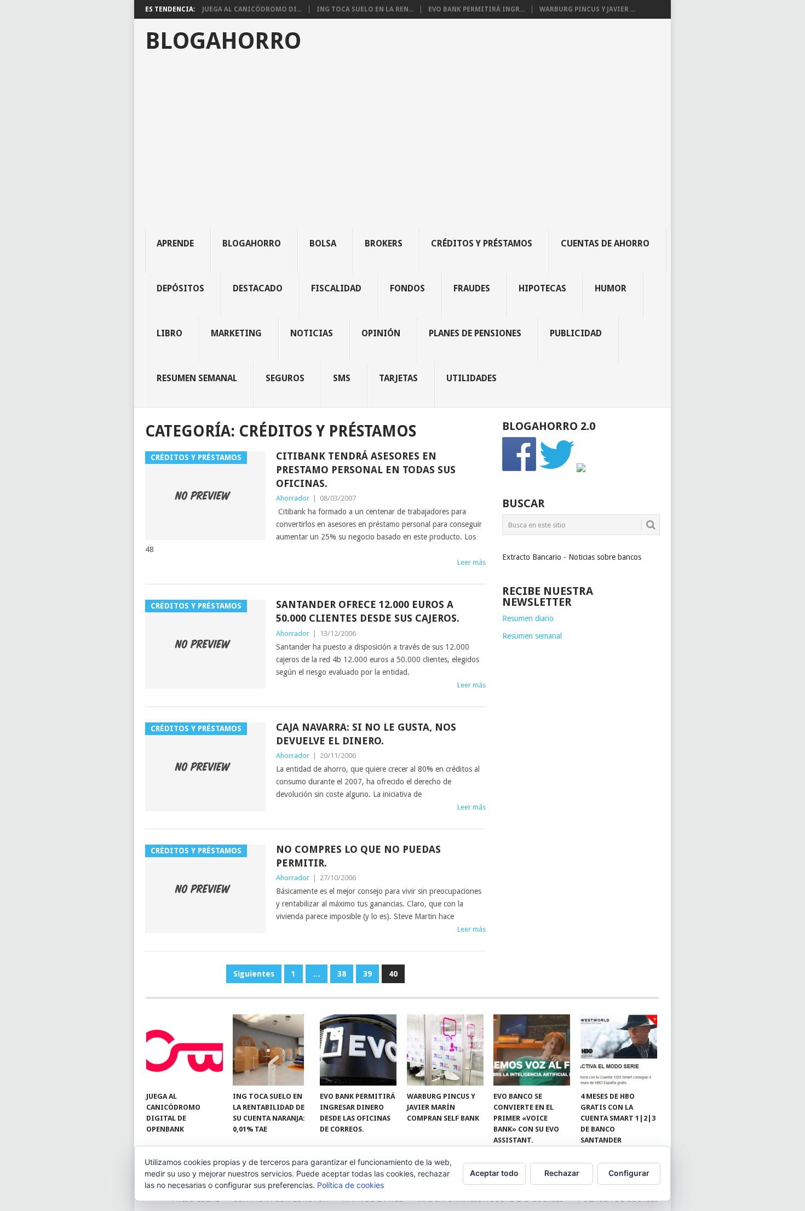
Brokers (384, 243)
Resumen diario (528, 618)
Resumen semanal (197, 378)
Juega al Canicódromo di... (252, 9)
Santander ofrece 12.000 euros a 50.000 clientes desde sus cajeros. (367, 611)
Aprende (175, 243)
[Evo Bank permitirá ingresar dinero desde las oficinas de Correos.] (358, 1050)
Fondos (407, 288)
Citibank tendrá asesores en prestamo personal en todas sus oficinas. (366, 469)
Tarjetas (398, 378)
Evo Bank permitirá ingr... (476, 9)
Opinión (380, 333)
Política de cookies (350, 1185)
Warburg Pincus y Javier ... (587, 9)
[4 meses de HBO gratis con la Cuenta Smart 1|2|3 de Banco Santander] (618, 1050)
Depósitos (180, 288)
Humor (610, 288)
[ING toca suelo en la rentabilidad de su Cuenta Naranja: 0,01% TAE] (271, 1050)
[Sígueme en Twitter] (556, 469)
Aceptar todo (494, 1173)
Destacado (258, 288)
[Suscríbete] (581, 469)
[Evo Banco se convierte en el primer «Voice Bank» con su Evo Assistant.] (531, 1050)
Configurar (628, 1173)
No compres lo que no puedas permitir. (358, 856)
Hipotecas (542, 288)
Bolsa (322, 243)
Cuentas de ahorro (605, 243)
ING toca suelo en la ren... (365, 9)
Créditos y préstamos (481, 243)
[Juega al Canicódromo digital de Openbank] (184, 1050)
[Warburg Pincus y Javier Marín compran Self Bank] (445, 1050)
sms (341, 378)
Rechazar (561, 1173)
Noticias (311, 333)
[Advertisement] (408, 145)
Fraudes (471, 288)
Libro (169, 333)
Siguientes (253, 973)
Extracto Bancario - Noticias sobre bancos (571, 557)
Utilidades (471, 378)
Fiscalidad (336, 288)
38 (341, 973)
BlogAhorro (223, 41)
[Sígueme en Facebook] (519, 469)
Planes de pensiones (475, 333)
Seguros (285, 378)
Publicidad (576, 333)
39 (367, 973)
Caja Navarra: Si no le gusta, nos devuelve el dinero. (366, 734)
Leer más (471, 562)
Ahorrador (292, 498)
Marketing (236, 333)
